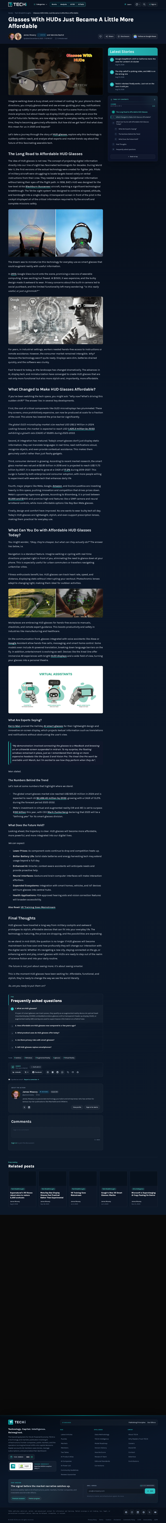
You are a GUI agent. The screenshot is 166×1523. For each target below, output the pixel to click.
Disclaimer (117, 1519)
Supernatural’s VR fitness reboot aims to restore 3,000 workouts (21, 1301)
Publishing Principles (137, 1422)
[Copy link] (68, 1072)
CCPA (139, 1519)
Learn (129, 4)
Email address (91, 1485)
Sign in (153, 4)
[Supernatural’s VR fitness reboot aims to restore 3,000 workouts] (22, 1284)
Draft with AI (37, 1067)
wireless (17, 1058)
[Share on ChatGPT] (48, 1072)
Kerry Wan (14, 726)
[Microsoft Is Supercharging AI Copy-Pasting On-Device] (144, 1284)
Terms (101, 1519)
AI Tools (81, 4)
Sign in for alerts (92, 1107)
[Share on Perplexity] (52, 1072)
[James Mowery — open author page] (12, 36)
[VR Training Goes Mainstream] (83, 1284)
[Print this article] (77, 1072)
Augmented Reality (43, 1058)
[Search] (144, 4)
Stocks (54, 4)
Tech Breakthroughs (23, 13)
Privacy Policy (92, 1519)
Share (111, 36)
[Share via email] (73, 1072)
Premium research (18, 1498)
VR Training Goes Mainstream (38, 907)
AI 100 (72, 4)
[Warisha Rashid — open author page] (18, 36)
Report (30, 1174)
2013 (13, 274)
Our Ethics (151, 1422)
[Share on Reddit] (57, 1072)
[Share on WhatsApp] (62, 1072)
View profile (77, 1107)
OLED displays (59, 656)
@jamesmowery (28, 1095)
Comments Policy (129, 1519)
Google (12, 643)
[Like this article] (100, 36)
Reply (21, 1174)
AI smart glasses (53, 726)
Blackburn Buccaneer (38, 186)
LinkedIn (18, 1072)
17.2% (67, 469)
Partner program (34, 1498)
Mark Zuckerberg (58, 812)
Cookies (108, 1519)
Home (10, 13)
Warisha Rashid (57, 35)
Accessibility (147, 1519)
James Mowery (30, 35)
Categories (40, 4)
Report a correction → (31, 1079)
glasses (56, 1058)
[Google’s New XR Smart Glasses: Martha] (113, 1284)
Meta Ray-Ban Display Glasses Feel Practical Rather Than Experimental (51, 1301)
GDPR (156, 1519)
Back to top (134, 156)
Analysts (63, 4)
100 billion (20, 812)
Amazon (57, 486)
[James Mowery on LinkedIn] (29, 1107)
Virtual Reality (69, 1058)
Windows (28, 1058)
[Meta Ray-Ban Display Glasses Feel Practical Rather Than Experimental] (52, 1284)
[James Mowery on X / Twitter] (24, 1107)
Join (151, 1491)
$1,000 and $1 (16, 498)
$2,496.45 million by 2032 (51, 798)
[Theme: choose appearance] (138, 4)
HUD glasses (60, 134)
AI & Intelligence (138, 1295)
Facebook (38, 1072)
